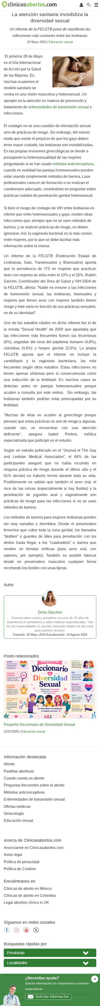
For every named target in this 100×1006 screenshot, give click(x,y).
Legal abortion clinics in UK (26, 902)
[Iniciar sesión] (81, 5)
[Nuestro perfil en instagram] (16, 932)
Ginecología (14, 813)
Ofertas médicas (17, 807)
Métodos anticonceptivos (24, 792)
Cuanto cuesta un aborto (24, 778)
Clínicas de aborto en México (28, 889)
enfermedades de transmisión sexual (58, 107)
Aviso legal (13, 855)
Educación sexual (61, 42)
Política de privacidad (21, 862)
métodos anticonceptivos (73, 164)
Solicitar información (52, 997)
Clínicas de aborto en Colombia (30, 896)
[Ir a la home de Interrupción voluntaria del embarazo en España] (30, 5)
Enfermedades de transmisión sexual (34, 799)
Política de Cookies (20, 869)
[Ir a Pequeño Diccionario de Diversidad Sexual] (50, 689)
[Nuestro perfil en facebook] (7, 932)
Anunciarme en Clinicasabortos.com (33, 848)
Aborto (9, 764)
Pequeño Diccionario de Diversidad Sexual (39, 725)
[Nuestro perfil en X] (36, 932)
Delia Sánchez (50, 612)
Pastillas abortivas (19, 771)
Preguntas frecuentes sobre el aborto (34, 785)
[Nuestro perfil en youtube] (26, 932)
